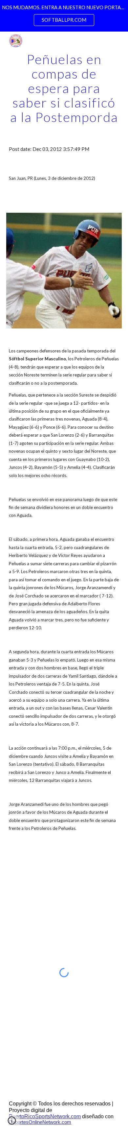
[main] (64, 88)
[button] (12, 1123)
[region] (64, 16)
